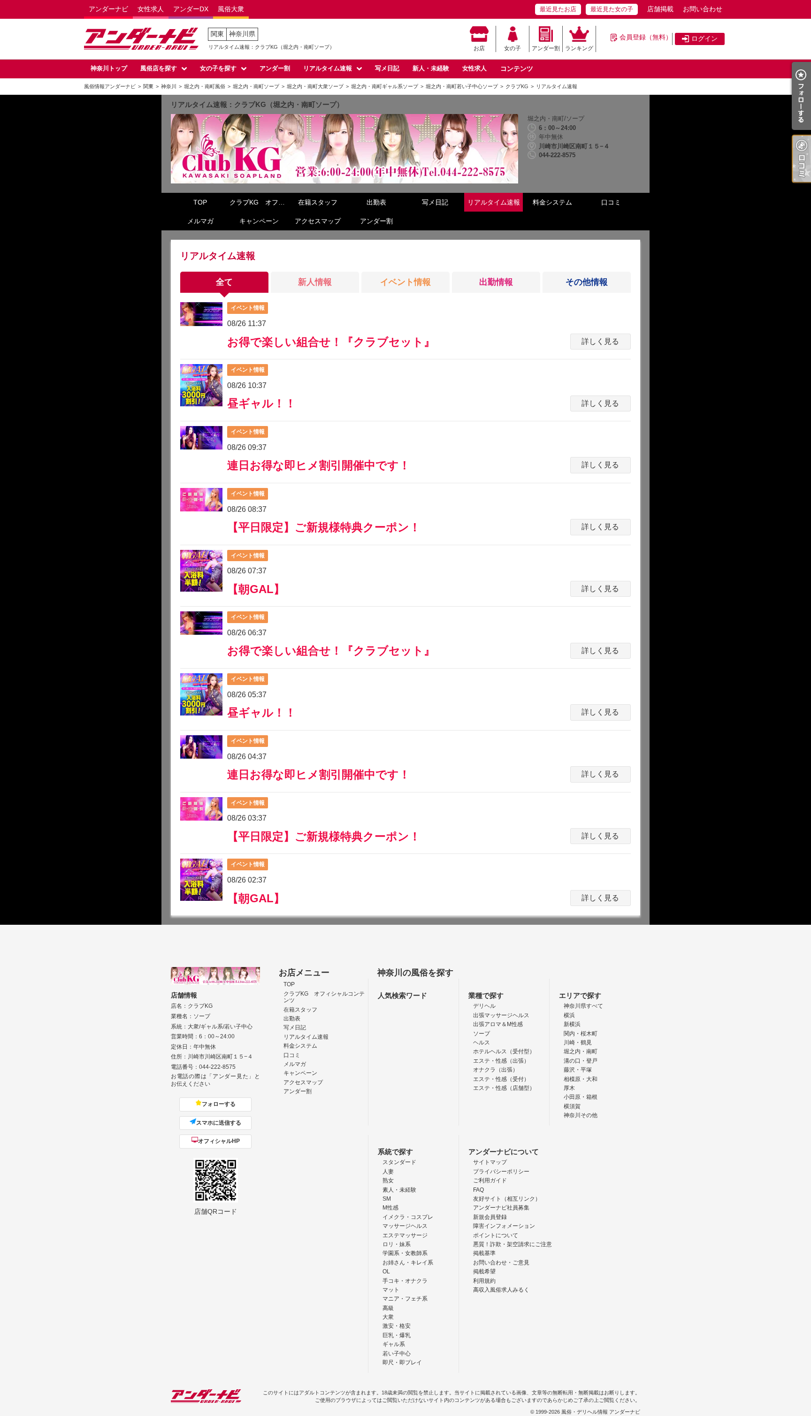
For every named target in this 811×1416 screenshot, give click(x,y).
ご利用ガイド (490, 1180)
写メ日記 (387, 68)
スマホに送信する (218, 1122)
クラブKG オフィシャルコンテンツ (259, 202)
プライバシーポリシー (501, 1171)
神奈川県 (242, 34)
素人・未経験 (399, 1190)
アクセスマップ (318, 221)
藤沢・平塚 (578, 1069)
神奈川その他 (580, 1115)
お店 (479, 48)
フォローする (219, 1104)
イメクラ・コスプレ (408, 1217)
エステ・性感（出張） (501, 1061)
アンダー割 (546, 48)
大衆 (388, 1317)
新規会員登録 (490, 1217)
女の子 (512, 48)
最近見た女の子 (611, 9)
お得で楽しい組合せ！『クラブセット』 (331, 341)
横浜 (569, 1015)
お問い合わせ (702, 9)
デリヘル (484, 1006)
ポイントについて (495, 1235)
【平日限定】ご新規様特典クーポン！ (324, 527)
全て (224, 282)
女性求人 (151, 9)
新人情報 (315, 282)
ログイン (704, 38)
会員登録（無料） (646, 37)
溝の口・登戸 (580, 1061)
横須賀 (572, 1106)
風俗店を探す (158, 68)
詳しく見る (600, 341)
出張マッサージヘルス (501, 1015)
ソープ (481, 1033)
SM (387, 1198)
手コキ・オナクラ (405, 1281)
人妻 (388, 1171)
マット (391, 1290)
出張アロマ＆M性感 (498, 1024)
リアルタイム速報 (327, 68)
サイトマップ (490, 1162)
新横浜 (572, 1024)
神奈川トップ (109, 68)
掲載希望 (484, 1271)
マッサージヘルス (405, 1226)
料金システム (552, 202)
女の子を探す (218, 68)
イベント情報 (405, 282)
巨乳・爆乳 (397, 1335)
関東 (217, 34)
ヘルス (481, 1042)
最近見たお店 (558, 9)
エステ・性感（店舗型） (504, 1088)
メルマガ (200, 221)
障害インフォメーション (504, 1226)
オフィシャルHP (219, 1141)
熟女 (388, 1180)
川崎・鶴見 (578, 1042)
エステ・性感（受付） (501, 1079)
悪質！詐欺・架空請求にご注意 (512, 1244)
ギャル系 (394, 1344)
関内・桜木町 (580, 1033)
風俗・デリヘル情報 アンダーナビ (600, 1412)
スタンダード (399, 1162)
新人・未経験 (431, 68)
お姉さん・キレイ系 (408, 1262)
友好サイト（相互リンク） (507, 1198)
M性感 (390, 1207)
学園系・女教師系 (405, 1253)
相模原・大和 (580, 1079)
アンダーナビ (108, 9)
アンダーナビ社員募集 (501, 1207)
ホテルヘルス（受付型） (504, 1051)
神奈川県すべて (583, 1006)
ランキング (579, 48)
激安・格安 (397, 1326)
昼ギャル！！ (261, 403)
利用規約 (484, 1281)
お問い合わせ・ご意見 (501, 1262)
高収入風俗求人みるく (501, 1290)
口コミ (611, 202)
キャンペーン (259, 221)
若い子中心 (397, 1353)
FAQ (478, 1190)
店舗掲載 (660, 9)
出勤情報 (496, 282)
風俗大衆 (231, 9)
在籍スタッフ (317, 202)
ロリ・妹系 (397, 1244)
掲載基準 (484, 1253)
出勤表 (376, 202)
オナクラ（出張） (495, 1069)
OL (386, 1271)
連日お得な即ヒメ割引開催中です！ (318, 465)
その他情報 (587, 282)
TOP (200, 202)
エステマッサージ (405, 1235)
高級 (388, 1308)
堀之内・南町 (580, 1051)
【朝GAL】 (256, 589)
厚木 (569, 1088)
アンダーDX (190, 9)
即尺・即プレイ (402, 1362)
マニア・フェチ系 (405, 1298)
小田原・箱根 (580, 1097)
